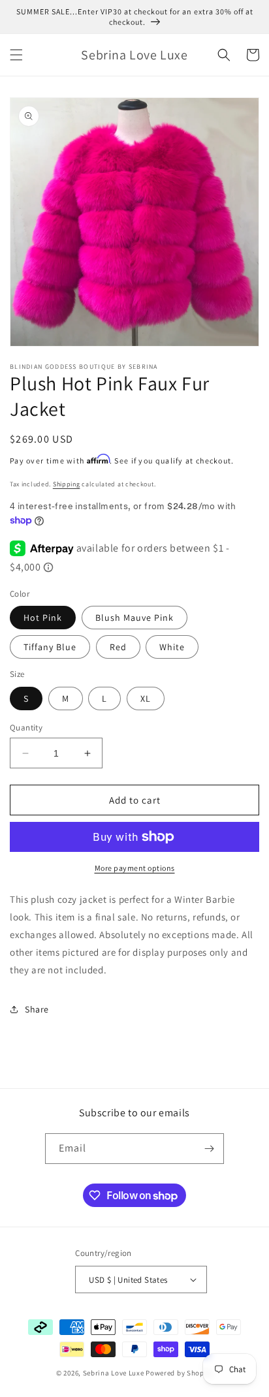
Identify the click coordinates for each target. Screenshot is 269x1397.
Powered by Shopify (179, 1372)
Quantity (26, 727)
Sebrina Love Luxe (113, 1372)
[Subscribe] (209, 1148)
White (172, 647)
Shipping (66, 484)
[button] (16, 54)
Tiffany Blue (50, 647)
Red (118, 647)
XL (145, 698)
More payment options (135, 868)
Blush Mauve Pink (134, 617)
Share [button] (37, 1009)
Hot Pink (43, 617)
